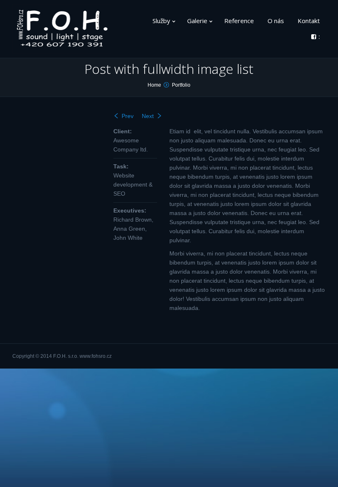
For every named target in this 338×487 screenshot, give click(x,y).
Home (154, 85)
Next (148, 116)
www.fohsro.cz (96, 356)
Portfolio (181, 85)
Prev (128, 116)
